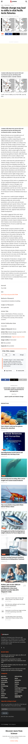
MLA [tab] (14, 354)
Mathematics (18, 680)
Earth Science (4, 697)
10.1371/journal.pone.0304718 (9, 294)
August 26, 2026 (4, 482)
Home (2, 5)
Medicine (17, 682)
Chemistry (3, 693)
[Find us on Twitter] (4, 648)
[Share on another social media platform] (23, 34)
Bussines (3, 690)
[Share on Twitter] (16, 34)
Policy (16, 686)
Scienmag (6, 724)
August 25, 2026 (4, 508)
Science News (7, 5)
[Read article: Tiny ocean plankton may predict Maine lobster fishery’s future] (14, 494)
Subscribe (5, 713)
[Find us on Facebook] (1, 648)
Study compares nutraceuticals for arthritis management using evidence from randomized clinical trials (13, 660)
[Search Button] (26, 1)
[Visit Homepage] (14, 1)
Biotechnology (4, 686)
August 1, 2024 (4, 16)
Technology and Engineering (18, 696)
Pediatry (17, 684)
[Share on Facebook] (8, 34)
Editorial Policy (18, 676)
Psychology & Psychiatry (20, 688)
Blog (2, 688)
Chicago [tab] (22, 354)
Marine (12, 5)
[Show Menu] (1, 1)
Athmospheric (4, 682)
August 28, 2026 (4, 430)
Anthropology (4, 678)
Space (16, 693)
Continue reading (14, 740)
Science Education (19, 690)
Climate (3, 695)
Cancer (2, 692)
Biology (3, 684)
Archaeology (4, 680)
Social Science (18, 692)
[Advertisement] (14, 38)
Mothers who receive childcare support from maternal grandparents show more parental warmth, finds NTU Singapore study (10, 588)
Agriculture (3, 676)
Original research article (18, 337)
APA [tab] (6, 354)
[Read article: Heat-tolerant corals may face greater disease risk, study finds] (14, 415)
